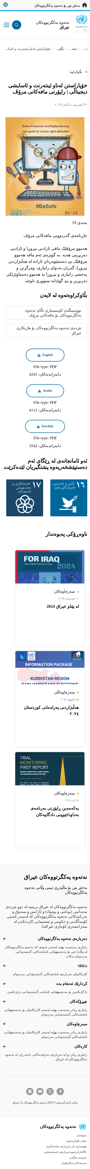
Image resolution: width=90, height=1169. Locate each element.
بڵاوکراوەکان (55, 49)
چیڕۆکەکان (78, 1001)
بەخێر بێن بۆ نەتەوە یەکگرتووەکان (57, 5)
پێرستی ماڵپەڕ (78, 1157)
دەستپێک (81, 49)
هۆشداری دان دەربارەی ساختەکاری (66, 1146)
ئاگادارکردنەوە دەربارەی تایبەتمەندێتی (65, 1152)
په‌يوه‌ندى (81, 1135)
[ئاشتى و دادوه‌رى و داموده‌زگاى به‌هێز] (67, 497)
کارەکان (81, 1046)
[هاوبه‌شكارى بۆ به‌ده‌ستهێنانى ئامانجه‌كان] (23, 497)
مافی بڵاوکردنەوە (76, 1140)
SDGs (82, 966)
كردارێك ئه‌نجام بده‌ (71, 983)
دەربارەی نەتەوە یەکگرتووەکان (62, 938)
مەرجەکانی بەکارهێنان (73, 1163)
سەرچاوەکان (77, 1024)
